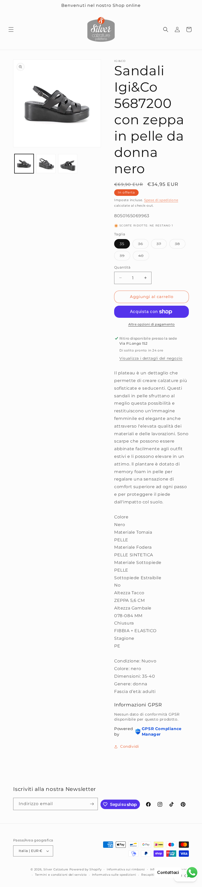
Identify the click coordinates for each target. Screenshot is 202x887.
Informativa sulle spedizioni (114, 874)
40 (143, 256)
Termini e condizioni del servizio (61, 874)
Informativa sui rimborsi (126, 869)
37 (161, 245)
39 (125, 256)
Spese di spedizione (161, 200)
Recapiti (147, 874)
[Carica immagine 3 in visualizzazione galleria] (67, 163)
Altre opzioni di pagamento (151, 324)
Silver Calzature (55, 869)
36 (143, 245)
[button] (11, 29)
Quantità (122, 267)
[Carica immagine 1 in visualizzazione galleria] (24, 163)
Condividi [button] (129, 746)
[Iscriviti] (92, 804)
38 (180, 245)
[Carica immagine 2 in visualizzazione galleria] (45, 163)
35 (122, 243)
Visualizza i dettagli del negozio (151, 358)
